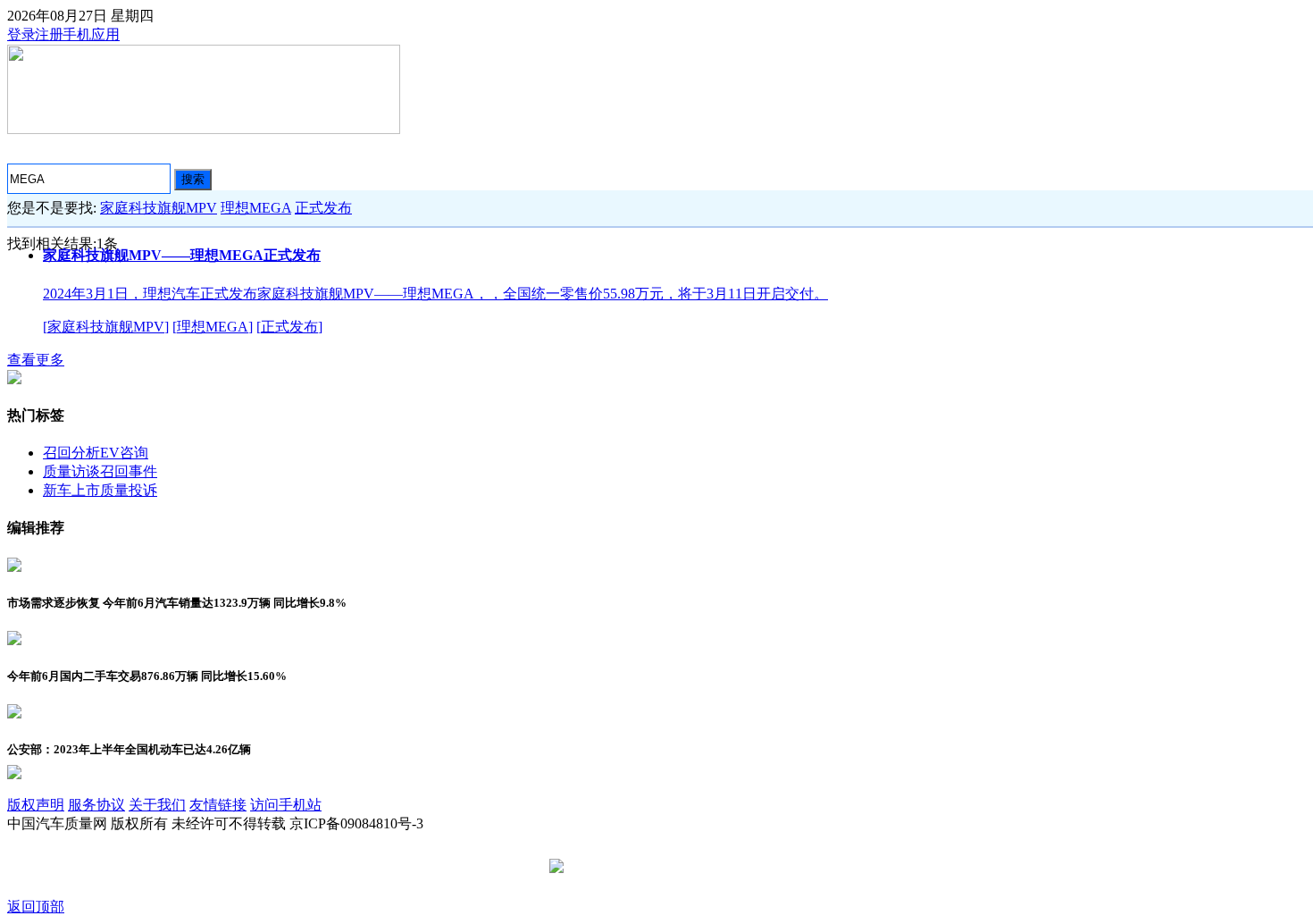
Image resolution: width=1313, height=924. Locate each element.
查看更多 (35, 359)
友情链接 (218, 804)
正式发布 (323, 207)
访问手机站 (286, 804)
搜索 (193, 179)
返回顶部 (35, 906)
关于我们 (157, 804)
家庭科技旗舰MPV (158, 207)
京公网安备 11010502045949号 (662, 867)
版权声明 (35, 804)
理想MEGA (256, 207)
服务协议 (96, 804)
